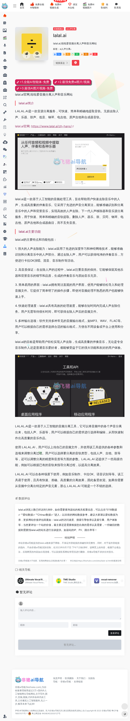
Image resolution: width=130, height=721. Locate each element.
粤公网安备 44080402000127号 (46, 713)
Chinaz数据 (44, 514)
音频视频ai (58, 29)
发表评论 (114, 633)
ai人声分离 (71, 29)
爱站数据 (28, 514)
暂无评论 (26, 592)
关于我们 (81, 678)
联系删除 (69, 678)
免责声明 (57, 678)
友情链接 (78, 681)
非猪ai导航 (65, 681)
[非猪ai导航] (29, 680)
